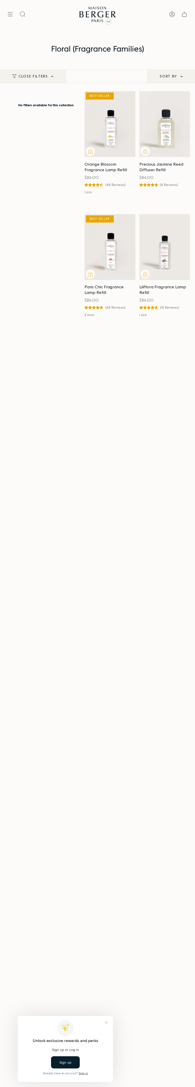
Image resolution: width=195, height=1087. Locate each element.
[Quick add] (90, 151)
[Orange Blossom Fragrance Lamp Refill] (110, 124)
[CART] (184, 14)
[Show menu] (10, 14)
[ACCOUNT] (172, 14)
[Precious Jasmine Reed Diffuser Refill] (164, 124)
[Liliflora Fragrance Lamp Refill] (164, 247)
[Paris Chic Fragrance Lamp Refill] (110, 247)
